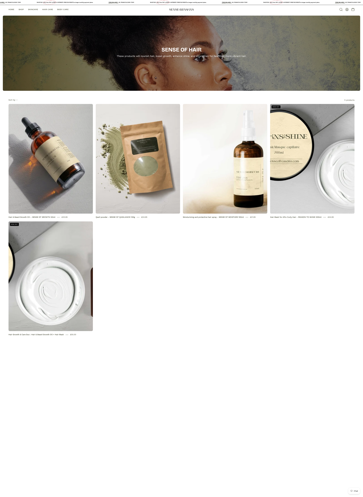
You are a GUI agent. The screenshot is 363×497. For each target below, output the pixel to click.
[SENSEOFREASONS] (181, 9)
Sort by (12, 100)
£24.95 (144, 217)
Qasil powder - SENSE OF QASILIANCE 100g (115, 217)
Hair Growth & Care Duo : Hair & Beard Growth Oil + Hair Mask (36, 335)
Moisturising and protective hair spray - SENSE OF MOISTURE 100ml (213, 217)
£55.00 (73, 335)
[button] (341, 9)
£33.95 (65, 217)
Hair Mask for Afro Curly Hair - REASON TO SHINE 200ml (295, 217)
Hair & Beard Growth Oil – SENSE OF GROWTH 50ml (32, 217)
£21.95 (253, 217)
